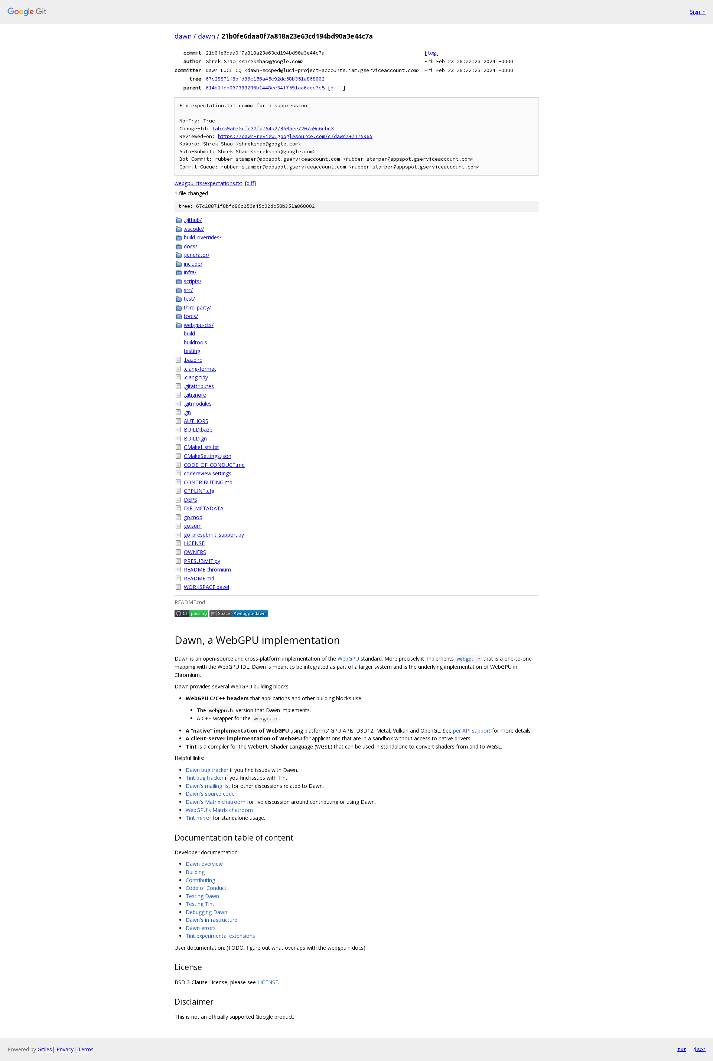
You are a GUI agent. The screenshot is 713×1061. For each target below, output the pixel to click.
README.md (199, 578)
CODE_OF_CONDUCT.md (214, 464)
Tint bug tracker (205, 777)
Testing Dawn (202, 896)
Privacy (65, 1049)
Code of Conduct (206, 887)
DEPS (190, 499)
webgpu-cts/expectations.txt (208, 183)
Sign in (698, 11)
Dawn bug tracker (207, 769)
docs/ (190, 246)
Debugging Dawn (206, 912)
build (189, 333)
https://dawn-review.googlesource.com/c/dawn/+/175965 (295, 136)
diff (336, 87)
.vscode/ (194, 228)
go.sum (193, 525)
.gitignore (195, 394)
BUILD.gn (195, 438)
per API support (472, 730)
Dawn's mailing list (208, 785)
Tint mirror (198, 817)
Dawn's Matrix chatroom (215, 801)
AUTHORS (196, 421)
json (700, 1049)
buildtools (195, 342)
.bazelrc (193, 359)
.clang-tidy (196, 377)
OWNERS (195, 552)
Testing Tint (200, 903)
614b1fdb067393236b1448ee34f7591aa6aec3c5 (265, 87)
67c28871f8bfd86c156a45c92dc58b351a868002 (265, 78)
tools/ (191, 316)
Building (195, 871)
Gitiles (45, 1049)
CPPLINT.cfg (199, 490)
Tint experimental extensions (220, 935)
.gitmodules (198, 403)
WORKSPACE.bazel (206, 586)
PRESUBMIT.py (202, 560)
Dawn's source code (210, 793)
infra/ (190, 272)
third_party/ (197, 307)
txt (681, 1049)
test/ (189, 298)
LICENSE (194, 543)
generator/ (196, 254)
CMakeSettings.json (207, 455)
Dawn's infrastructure (211, 919)
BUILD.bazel (199, 429)
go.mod (193, 517)
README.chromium (207, 569)
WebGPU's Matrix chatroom (219, 809)
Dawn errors (201, 927)
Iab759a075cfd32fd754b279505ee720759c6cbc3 (273, 128)
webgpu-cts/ (199, 324)
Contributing (200, 880)
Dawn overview (204, 863)
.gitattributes (199, 386)
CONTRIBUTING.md (208, 482)
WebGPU (348, 658)
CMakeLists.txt (201, 447)
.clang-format (200, 368)
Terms (86, 1049)
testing (192, 350)
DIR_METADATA (204, 508)
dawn (183, 36)
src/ (188, 290)
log (431, 52)
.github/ (193, 219)
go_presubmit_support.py (214, 534)
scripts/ (192, 281)
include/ (193, 263)
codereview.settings (207, 473)
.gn (187, 412)
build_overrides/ (202, 237)
